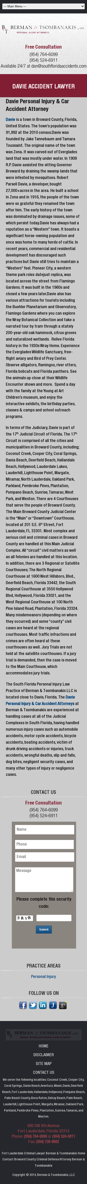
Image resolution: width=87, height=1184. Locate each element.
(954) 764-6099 (43, 54)
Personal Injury (43, 977)
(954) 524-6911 (43, 60)
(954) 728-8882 (47, 1142)
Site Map (44, 1064)
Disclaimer (43, 1055)
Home (43, 1046)
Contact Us (43, 1073)
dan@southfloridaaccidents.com (59, 66)
